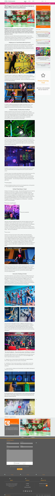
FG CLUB (27, 485)
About (11, 480)
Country (21, 445)
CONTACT (33, 437)
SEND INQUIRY (44, 26)
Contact (27, 480)
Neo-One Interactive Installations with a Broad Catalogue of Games (43, 43)
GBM (29, 437)
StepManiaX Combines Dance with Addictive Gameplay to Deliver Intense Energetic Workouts (43, 35)
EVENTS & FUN (46, 33)
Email (8, 445)
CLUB (26, 437)
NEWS (37, 33)
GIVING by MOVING (27, 487)
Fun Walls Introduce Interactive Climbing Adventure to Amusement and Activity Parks (43, 58)
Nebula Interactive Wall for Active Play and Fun (43, 65)
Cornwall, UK (16, 434)
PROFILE (49, 37)
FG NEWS (27, 483)
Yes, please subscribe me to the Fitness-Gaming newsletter (20, 466)
